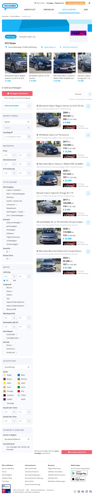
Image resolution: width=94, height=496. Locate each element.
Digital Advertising (54, 468)
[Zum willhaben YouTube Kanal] (82, 491)
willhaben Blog (7, 478)
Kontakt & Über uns (27, 37)
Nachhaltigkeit (7, 475)
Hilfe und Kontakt (31, 468)
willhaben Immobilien (55, 472)
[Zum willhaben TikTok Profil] (78, 491)
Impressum (50, 490)
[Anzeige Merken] (88, 106)
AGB (27, 490)
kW (14, 280)
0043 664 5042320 (70, 47)
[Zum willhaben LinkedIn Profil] (86, 491)
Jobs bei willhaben (8, 468)
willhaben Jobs (53, 478)
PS (7, 280)
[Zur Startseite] (10, 7)
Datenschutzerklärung (32, 484)
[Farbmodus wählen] (89, 3)
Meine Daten (29, 481)
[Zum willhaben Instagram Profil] (74, 491)
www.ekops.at (50, 47)
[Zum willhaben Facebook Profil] (90, 491)
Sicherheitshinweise (32, 472)
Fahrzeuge (10, 37)
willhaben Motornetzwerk (56, 475)
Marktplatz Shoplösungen (56, 481)
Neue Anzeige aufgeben (76, 3)
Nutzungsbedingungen (32, 475)
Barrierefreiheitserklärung (34, 478)
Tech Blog (5, 481)
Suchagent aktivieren (78, 452)
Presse (4, 472)
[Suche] (29, 136)
